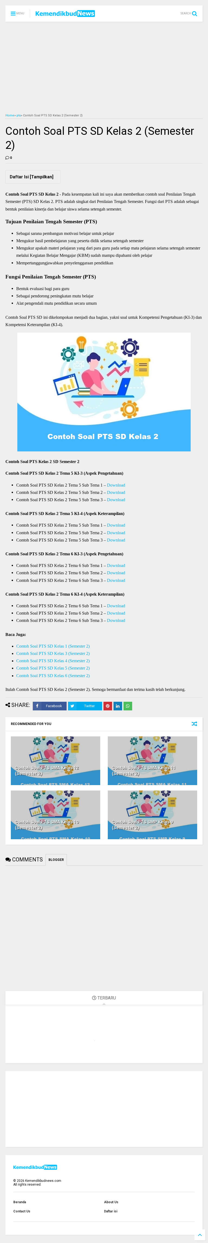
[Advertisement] (104, 68)
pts (19, 115)
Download (116, 485)
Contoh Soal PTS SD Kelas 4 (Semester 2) (53, 660)
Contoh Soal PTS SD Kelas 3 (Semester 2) (53, 653)
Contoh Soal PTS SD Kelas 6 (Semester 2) (53, 675)
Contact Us (21, 1211)
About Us (111, 1202)
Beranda (19, 1202)
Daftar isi (110, 1211)
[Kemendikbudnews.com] (65, 15)
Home (9, 115)
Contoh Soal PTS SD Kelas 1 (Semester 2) (53, 646)
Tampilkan (41, 176)
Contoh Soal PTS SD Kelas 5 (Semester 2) (53, 668)
